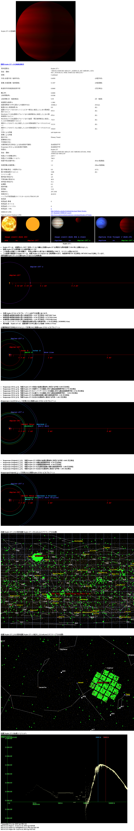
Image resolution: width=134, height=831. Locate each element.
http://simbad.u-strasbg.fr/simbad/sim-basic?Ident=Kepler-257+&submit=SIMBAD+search (69, 212)
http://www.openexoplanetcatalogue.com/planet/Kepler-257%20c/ (71, 215)
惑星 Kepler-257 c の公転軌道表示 (12, 64)
